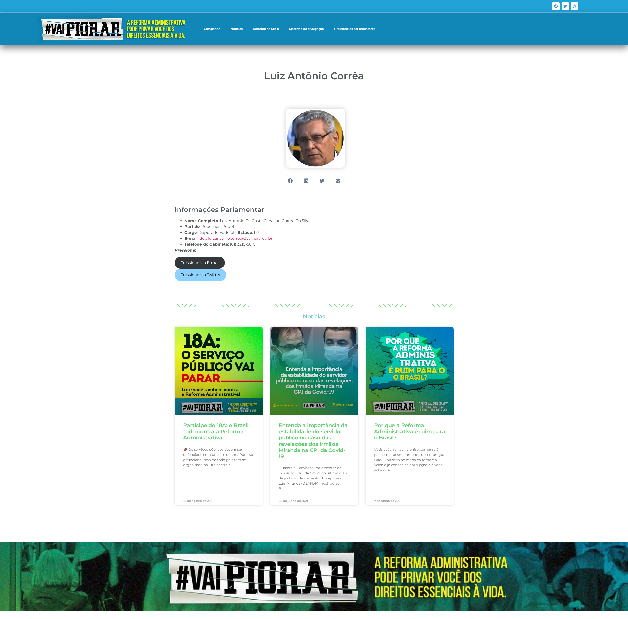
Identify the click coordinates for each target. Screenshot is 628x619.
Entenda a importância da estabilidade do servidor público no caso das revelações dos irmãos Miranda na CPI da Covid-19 (313, 440)
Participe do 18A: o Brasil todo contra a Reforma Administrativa (216, 431)
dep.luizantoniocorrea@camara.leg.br (235, 238)
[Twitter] (565, 6)
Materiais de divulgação (306, 29)
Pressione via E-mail (199, 262)
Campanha (212, 29)
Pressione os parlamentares (354, 29)
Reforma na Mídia (266, 29)
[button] (290, 180)
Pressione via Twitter (200, 274)
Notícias (237, 29)
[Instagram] (574, 6)
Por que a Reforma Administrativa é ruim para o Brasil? (409, 431)
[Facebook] (556, 6)
